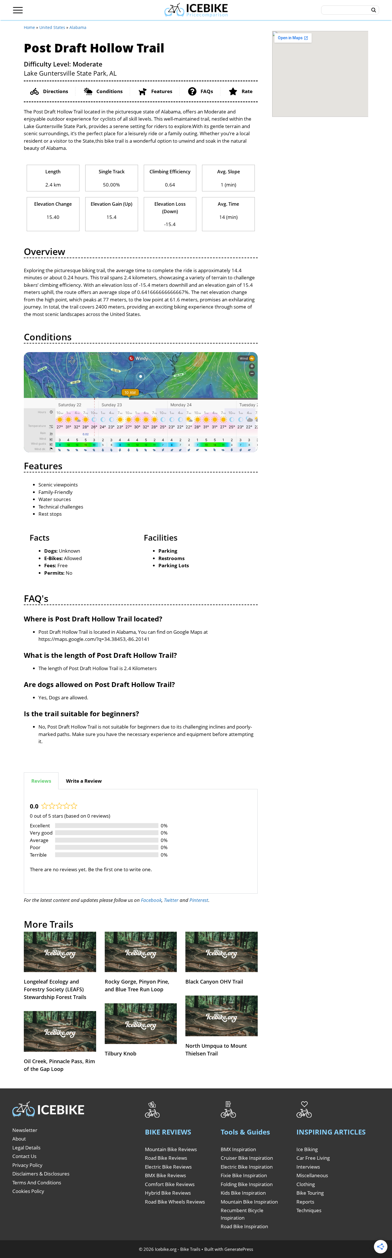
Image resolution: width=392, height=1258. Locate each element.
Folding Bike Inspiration (247, 1184)
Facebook (151, 900)
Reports (305, 1201)
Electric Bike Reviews (168, 1166)
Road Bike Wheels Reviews (175, 1201)
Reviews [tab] (41, 781)
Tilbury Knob (120, 1053)
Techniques (308, 1210)
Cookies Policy (28, 1191)
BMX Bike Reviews (165, 1175)
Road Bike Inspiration (244, 1226)
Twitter (171, 900)
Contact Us (24, 1156)
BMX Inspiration (238, 1149)
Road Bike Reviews (166, 1158)
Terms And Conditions (36, 1182)
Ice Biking (307, 1149)
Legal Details (26, 1147)
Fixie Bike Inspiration (244, 1175)
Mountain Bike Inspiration (249, 1201)
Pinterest (198, 900)
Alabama (77, 27)
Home (29, 27)
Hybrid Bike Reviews (168, 1193)
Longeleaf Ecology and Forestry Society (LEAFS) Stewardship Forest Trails (55, 989)
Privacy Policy (27, 1165)
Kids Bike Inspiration (243, 1193)
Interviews (308, 1166)
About (19, 1138)
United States (52, 27)
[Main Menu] (18, 10)
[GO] (374, 10)
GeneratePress (238, 1249)
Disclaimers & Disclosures (40, 1173)
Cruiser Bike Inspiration (247, 1158)
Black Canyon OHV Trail (214, 981)
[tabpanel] (141, 841)
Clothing (305, 1184)
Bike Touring (310, 1193)
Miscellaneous (312, 1175)
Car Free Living (313, 1158)
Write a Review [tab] (84, 781)
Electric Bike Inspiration (247, 1166)
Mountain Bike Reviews (171, 1149)
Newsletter (24, 1130)
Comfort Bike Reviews (170, 1184)
